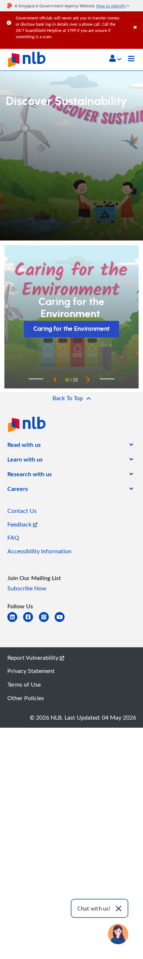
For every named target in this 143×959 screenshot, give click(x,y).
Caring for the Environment (71, 329)
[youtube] (62, 621)
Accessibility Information (39, 551)
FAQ (13, 537)
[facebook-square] (31, 621)
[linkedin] (15, 621)
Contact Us (22, 511)
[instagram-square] (47, 621)
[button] (115, 58)
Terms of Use (24, 684)
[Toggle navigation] (131, 59)
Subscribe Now (27, 588)
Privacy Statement (31, 671)
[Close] (137, 20)
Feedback (20, 524)
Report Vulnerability (33, 658)
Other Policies (25, 698)
